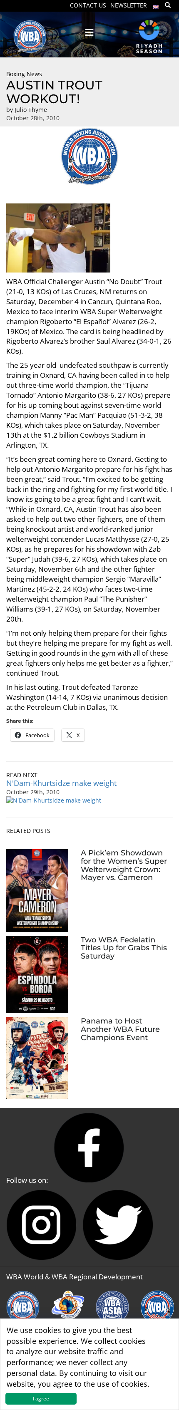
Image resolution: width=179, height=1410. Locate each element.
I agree (41, 1398)
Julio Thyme (31, 110)
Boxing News (24, 74)
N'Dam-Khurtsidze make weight (61, 783)
